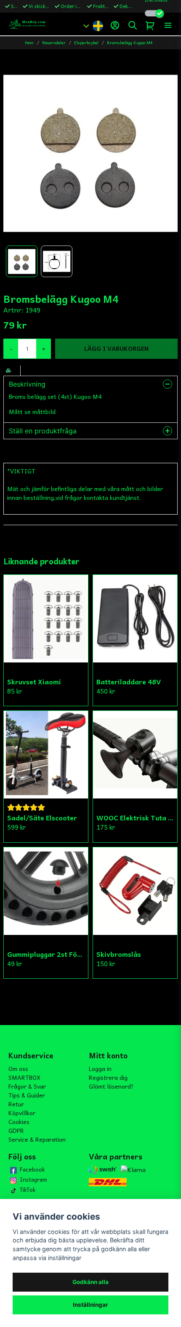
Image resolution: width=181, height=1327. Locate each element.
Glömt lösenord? (111, 1086)
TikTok (27, 1189)
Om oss (18, 1068)
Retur (16, 1103)
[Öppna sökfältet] (133, 25)
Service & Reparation (37, 1139)
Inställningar (90, 1304)
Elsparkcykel (86, 43)
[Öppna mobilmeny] (168, 25)
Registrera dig (108, 1077)
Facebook (32, 1169)
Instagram (33, 1179)
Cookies (18, 1121)
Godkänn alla (90, 1282)
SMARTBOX (24, 1077)
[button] (97, 25)
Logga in (100, 1068)
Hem (29, 43)
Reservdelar (54, 43)
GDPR (16, 1130)
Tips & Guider (26, 1095)
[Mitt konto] (115, 25)
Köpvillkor (21, 1112)
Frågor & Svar (27, 1086)
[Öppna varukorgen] (150, 25)
